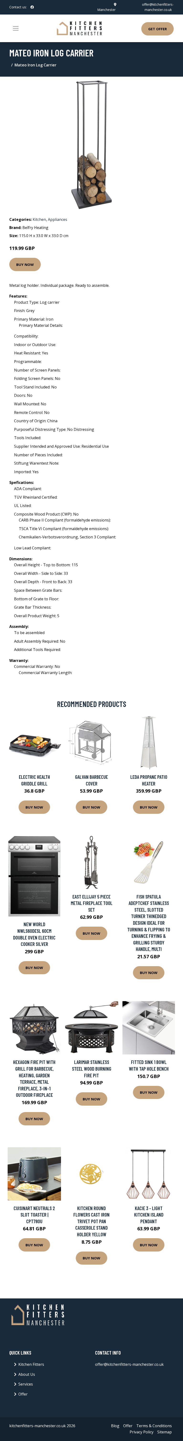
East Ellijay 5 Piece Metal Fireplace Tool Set (91, 903)
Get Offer (157, 28)
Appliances (57, 219)
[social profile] (32, 7)
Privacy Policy (141, 1432)
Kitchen (39, 219)
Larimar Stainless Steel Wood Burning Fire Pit (91, 1068)
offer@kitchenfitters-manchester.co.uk (129, 1364)
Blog (115, 1425)
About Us (26, 1374)
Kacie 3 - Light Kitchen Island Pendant (148, 1214)
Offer (23, 1394)
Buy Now (25, 264)
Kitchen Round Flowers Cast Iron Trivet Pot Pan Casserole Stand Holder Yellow (91, 1221)
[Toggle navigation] (15, 28)
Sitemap (164, 1432)
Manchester (106, 9)
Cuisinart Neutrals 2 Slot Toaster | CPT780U (34, 1214)
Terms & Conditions (154, 1425)
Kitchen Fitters (31, 1364)
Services (25, 1384)
